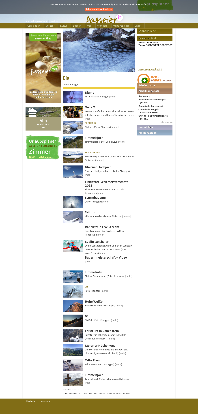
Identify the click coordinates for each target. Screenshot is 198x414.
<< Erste (65, 393)
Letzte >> (126, 393)
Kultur (63, 26)
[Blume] (73, 102)
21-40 (84, 393)
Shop (138, 26)
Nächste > (119, 393)
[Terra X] (73, 117)
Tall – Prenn (93, 360)
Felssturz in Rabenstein (102, 331)
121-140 (112, 393)
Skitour (90, 212)
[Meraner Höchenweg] (73, 355)
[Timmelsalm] (73, 282)
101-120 (105, 393)
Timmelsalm (94, 272)
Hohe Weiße (94, 301)
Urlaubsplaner (121, 26)
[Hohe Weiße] (73, 311)
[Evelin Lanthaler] (73, 251)
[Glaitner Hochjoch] (73, 177)
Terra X (90, 107)
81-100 (99, 393)
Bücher (77, 26)
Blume (89, 92)
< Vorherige (73, 393)
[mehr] (112, 96)
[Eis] (99, 71)
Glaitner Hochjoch (98, 167)
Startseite (30, 401)
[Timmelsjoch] (73, 147)
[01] (73, 326)
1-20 (79, 393)
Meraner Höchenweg (100, 345)
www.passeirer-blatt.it (150, 69)
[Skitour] (73, 222)
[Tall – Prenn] (73, 370)
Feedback (55, 21)
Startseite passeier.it (36, 21)
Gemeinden (33, 26)
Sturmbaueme (95, 197)
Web (89, 26)
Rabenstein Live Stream (102, 227)
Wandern (102, 26)
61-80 (93, 393)
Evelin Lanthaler (97, 241)
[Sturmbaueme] (73, 207)
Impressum (45, 401)
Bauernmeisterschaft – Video (106, 257)
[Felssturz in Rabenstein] (73, 341)
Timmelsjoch (94, 137)
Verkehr (50, 26)
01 (87, 316)
